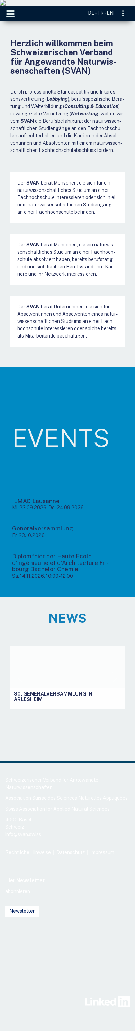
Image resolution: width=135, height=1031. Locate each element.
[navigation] (123, 14)
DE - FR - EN (101, 13)
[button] (19, 677)
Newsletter (22, 911)
